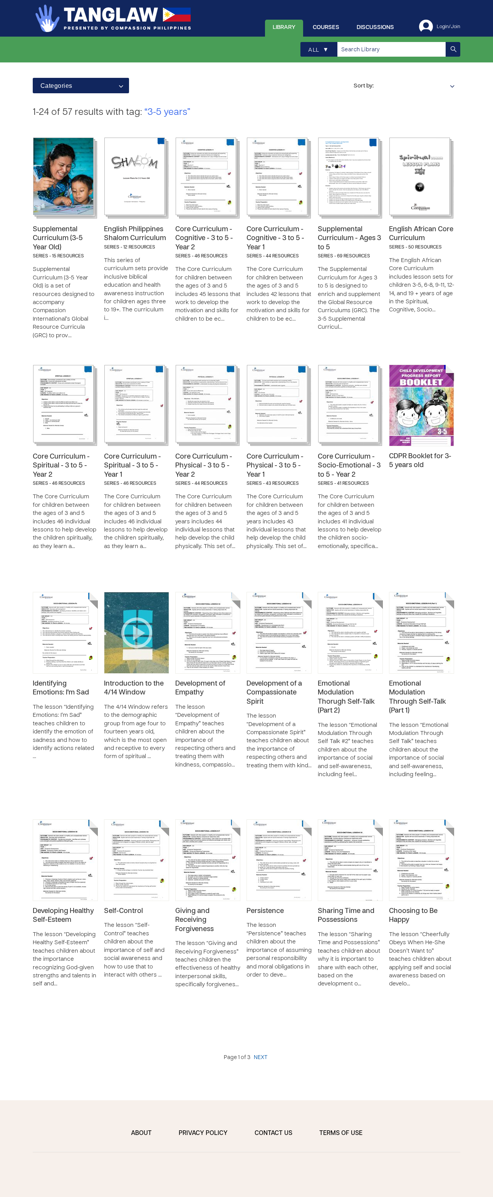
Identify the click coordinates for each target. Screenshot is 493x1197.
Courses (326, 27)
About (141, 1133)
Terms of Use (340, 1133)
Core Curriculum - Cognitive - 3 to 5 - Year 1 (275, 238)
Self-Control (123, 911)
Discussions (375, 27)
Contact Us (273, 1133)
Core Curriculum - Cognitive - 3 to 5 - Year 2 (204, 238)
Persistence (265, 911)
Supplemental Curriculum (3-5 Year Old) (58, 238)
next (260, 1057)
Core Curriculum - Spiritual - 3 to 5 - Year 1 (132, 466)
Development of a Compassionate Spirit (274, 693)
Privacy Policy (203, 1133)
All (317, 50)
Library (284, 27)
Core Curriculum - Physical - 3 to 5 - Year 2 (203, 466)
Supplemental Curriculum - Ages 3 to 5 (349, 238)
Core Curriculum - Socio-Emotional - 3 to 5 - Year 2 (349, 466)
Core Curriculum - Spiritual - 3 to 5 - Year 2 (61, 466)
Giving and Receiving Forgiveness (194, 920)
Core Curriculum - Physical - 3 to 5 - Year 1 (275, 466)
